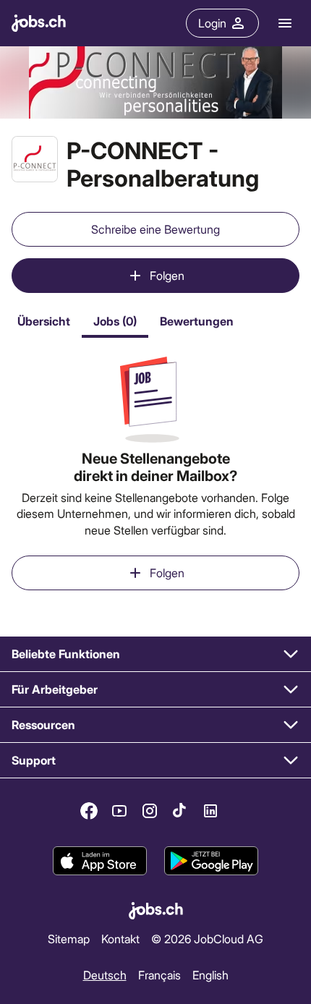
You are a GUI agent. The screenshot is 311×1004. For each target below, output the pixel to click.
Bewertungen (197, 321)
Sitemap (69, 938)
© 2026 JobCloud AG (207, 938)
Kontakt (120, 938)
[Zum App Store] (100, 860)
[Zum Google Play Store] (211, 860)
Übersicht (43, 321)
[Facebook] (89, 810)
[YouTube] (119, 810)
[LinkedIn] (210, 810)
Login (212, 23)
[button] (155, 654)
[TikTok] (180, 810)
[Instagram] (149, 810)
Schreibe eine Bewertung (155, 229)
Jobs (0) (115, 321)
